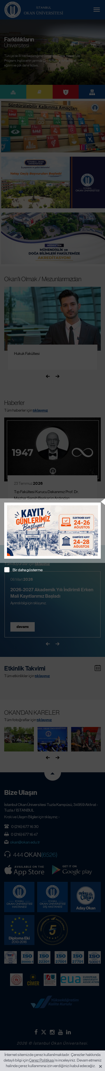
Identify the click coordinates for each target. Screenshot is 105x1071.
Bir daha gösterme (28, 570)
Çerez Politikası (41, 1060)
